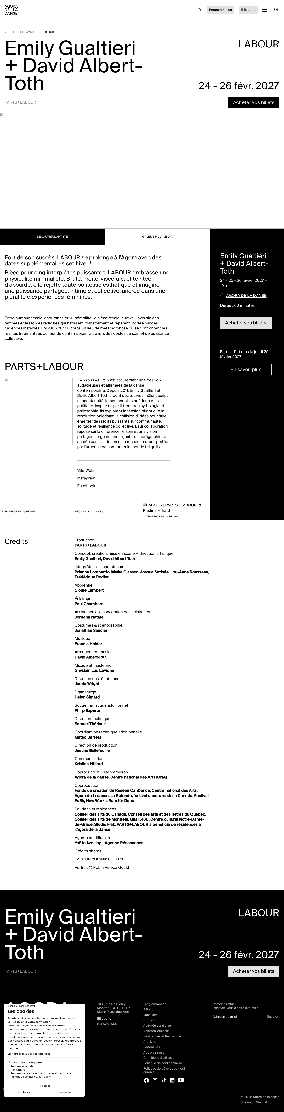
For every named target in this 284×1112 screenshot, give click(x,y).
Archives (149, 1042)
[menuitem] (276, 10)
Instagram (86, 478)
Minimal (261, 1102)
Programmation (29, 32)
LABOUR (48, 32)
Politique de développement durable (164, 1070)
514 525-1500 (107, 1024)
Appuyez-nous (153, 1052)
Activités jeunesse (156, 1031)
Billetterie (150, 1009)
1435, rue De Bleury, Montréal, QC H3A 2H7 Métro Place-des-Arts (113, 1008)
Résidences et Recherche (162, 1036)
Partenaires (151, 1047)
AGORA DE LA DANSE (246, 295)
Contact (149, 1020)
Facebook (86, 485)
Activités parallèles (157, 1026)
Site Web (85, 470)
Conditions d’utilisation (159, 1058)
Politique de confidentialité (162, 1063)
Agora (9, 32)
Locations (150, 1015)
